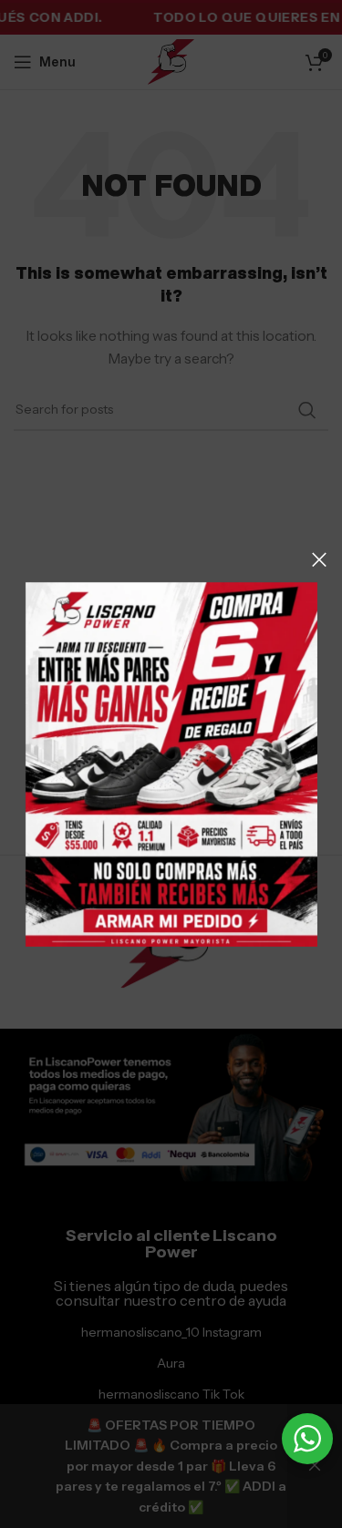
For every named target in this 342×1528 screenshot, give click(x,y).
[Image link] (171, 762)
